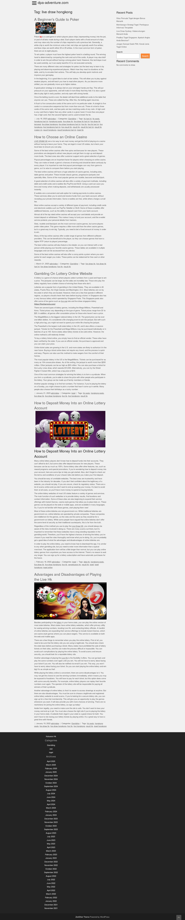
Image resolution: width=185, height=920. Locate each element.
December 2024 (51, 775)
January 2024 (51, 815)
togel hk (80, 130)
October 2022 (51, 869)
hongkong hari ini (41, 121)
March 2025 (51, 765)
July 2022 (51, 879)
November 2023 (51, 822)
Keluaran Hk (51, 736)
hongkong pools (55, 121)
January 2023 (51, 858)
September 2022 (51, 872)
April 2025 (51, 761)
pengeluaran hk (74, 564)
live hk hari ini (93, 124)
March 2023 (51, 851)
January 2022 (51, 901)
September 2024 (51, 786)
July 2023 (51, 836)
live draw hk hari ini (81, 121)
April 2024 (51, 804)
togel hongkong (100, 726)
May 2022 (51, 887)
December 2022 (51, 862)
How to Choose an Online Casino (60, 137)
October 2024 (51, 783)
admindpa (52, 118)
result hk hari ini (87, 127)
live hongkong (74, 396)
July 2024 (51, 793)
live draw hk (68, 121)
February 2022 (51, 897)
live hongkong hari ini (51, 127)
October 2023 (51, 826)
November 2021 (51, 908)
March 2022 (51, 894)
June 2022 (51, 883)
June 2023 (51, 840)
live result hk (66, 127)
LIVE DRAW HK (41, 141)
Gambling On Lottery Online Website (63, 273)
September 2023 (51, 829)
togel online (47, 567)
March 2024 (51, 808)
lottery (59, 622)
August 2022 (51, 876)
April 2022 (51, 890)
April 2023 (51, 847)
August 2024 (51, 790)
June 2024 (51, 797)
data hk (87, 562)
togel (73, 393)
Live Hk (65, 658)
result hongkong (49, 130)
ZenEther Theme (83, 917)
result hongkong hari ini (66, 130)
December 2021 (51, 905)
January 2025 (51, 772)
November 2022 (51, 865)
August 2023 (51, 833)
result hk (76, 127)
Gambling (72, 118)
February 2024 (51, 811)
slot (51, 749)
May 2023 (51, 844)
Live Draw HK (77, 526)
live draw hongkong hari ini (69, 124)
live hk (84, 124)
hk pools (95, 118)
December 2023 (51, 818)
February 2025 (51, 768)
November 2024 (51, 779)
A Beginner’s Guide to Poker (56, 19)
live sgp (64, 301)
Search (119, 52)
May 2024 (51, 800)
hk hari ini (87, 118)
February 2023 (51, 854)
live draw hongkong (50, 124)
